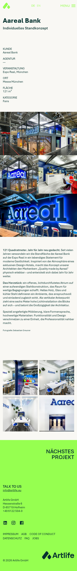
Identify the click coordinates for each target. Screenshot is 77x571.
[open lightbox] (20, 377)
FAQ (27, 538)
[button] (67, 6)
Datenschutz (12, 538)
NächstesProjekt (60, 454)
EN (38, 6)
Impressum (10, 534)
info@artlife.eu (12, 490)
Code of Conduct (42, 534)
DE (33, 6)
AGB (24, 534)
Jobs (35, 538)
